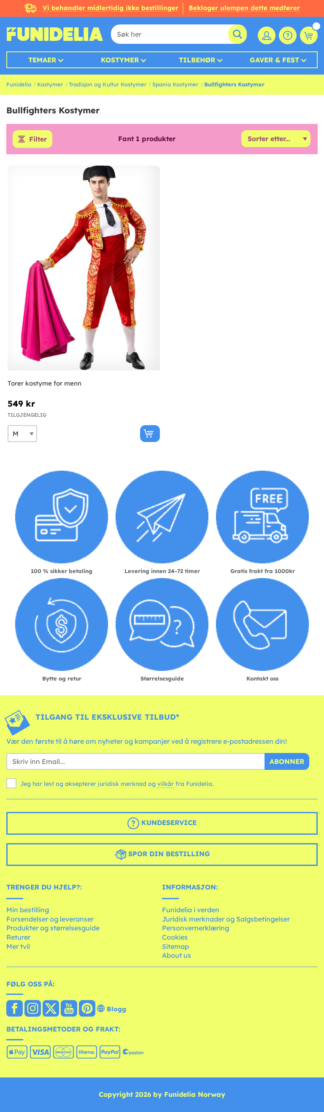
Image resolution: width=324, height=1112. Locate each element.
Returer (18, 937)
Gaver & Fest (274, 59)
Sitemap (175, 946)
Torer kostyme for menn (44, 383)
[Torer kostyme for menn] (84, 268)
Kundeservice (168, 822)
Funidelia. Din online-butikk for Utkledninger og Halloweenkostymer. (54, 34)
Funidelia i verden (190, 910)
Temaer (42, 59)
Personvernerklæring (195, 928)
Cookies (175, 937)
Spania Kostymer (175, 84)
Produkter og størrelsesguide (53, 928)
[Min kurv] (309, 35)
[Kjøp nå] (150, 433)
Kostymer (120, 59)
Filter (38, 139)
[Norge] (14, 1009)
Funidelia (18, 84)
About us (176, 955)
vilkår (165, 784)
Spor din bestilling (168, 853)
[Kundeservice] (288, 35)
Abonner (287, 761)
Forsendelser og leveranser (50, 919)
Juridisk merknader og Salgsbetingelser (226, 919)
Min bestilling (27, 910)
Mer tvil (18, 946)
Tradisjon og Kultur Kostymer (107, 84)
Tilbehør (197, 59)
